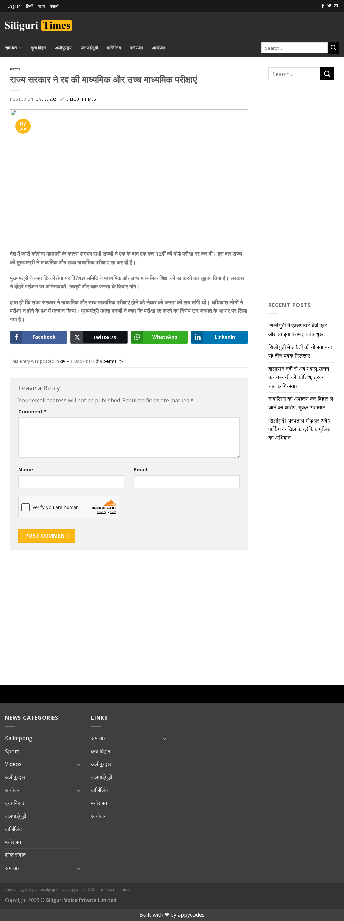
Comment (32, 411)
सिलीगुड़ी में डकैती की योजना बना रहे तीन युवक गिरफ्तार (300, 351)
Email (140, 469)
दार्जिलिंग (114, 48)
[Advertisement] (260, 24)
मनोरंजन (136, 48)
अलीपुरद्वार (63, 48)
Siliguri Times (81, 99)
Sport (12, 751)
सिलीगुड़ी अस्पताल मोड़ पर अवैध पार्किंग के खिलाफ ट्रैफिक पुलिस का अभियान (299, 429)
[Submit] (333, 48)
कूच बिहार (38, 48)
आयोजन (158, 48)
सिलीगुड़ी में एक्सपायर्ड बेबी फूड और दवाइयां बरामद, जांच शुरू (297, 330)
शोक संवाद (15, 854)
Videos (13, 764)
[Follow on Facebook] (323, 6)
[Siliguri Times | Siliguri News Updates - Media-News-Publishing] (38, 25)
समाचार (11, 48)
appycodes (191, 914)
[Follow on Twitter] (329, 6)
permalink (113, 361)
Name (25, 469)
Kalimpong (18, 738)
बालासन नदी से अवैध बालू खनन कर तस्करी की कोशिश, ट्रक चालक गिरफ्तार (298, 377)
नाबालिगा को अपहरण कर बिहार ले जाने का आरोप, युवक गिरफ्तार (300, 403)
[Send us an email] (336, 6)
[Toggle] (78, 764)
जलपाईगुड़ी (89, 48)
